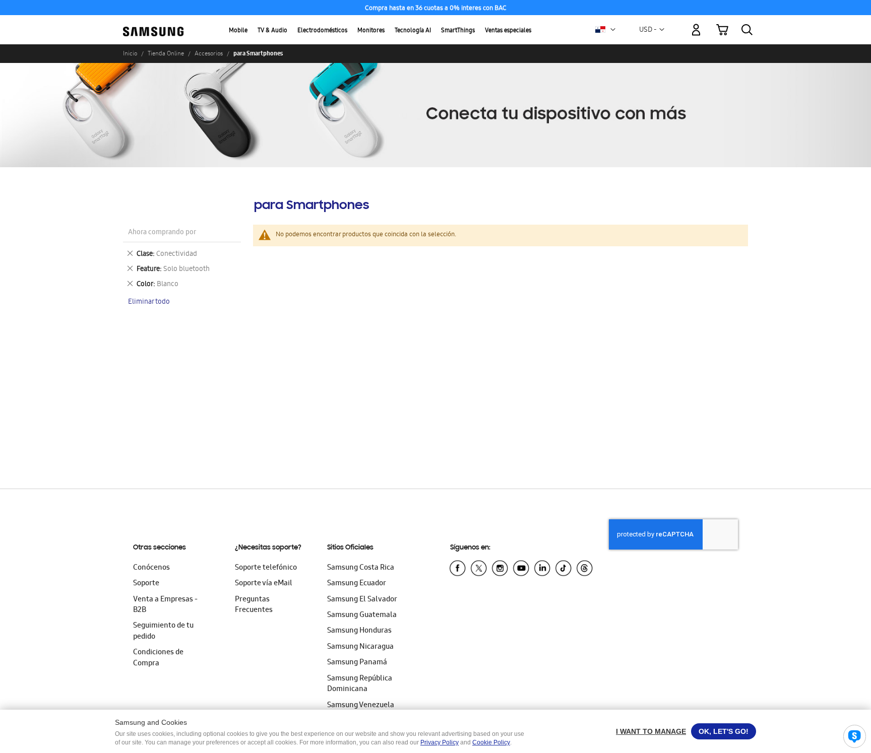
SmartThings (458, 31)
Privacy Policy (439, 742)
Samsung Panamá (357, 663)
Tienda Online (166, 53)
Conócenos (151, 568)
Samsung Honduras (359, 631)
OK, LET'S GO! (724, 731)
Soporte (146, 584)
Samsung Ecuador (356, 584)
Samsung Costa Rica (360, 568)
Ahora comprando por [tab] (162, 233)
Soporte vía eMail (263, 584)
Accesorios (209, 53)
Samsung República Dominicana (359, 684)
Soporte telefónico (266, 568)
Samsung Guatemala (362, 615)
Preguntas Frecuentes (254, 605)
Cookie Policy (491, 742)
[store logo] (153, 24)
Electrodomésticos (322, 31)
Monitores (371, 31)
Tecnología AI (413, 31)
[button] (612, 29)
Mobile (238, 31)
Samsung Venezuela (360, 706)
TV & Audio (272, 31)
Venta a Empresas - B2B (165, 605)
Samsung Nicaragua (360, 647)
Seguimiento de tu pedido (163, 631)
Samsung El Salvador (362, 600)
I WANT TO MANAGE (651, 731)
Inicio (130, 53)
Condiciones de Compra (158, 658)
